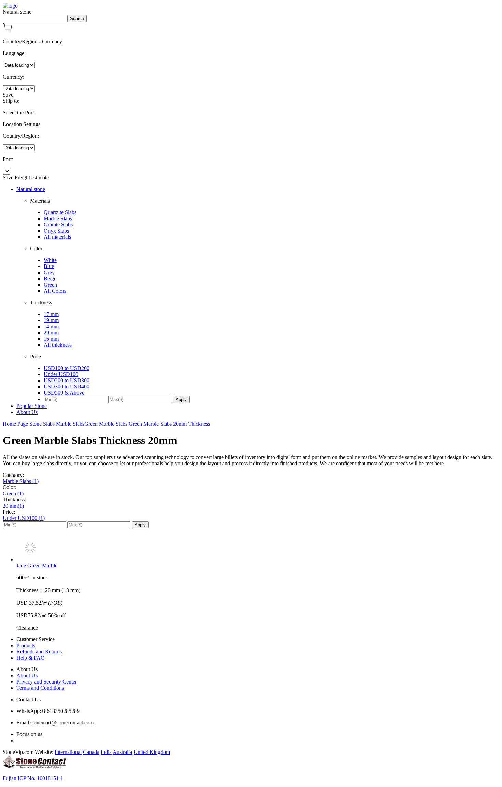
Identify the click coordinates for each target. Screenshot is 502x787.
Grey (49, 272)
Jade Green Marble (36, 565)
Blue (49, 266)
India (106, 752)
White (50, 260)
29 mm (51, 332)
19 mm (51, 320)
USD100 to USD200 (66, 368)
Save (8, 95)
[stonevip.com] (10, 6)
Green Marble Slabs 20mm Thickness (169, 424)
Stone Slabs (42, 424)
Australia (122, 752)
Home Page (16, 424)
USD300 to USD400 (66, 386)
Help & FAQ (30, 658)
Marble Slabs (58, 218)
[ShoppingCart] (7, 30)
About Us (27, 412)
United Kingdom (152, 752)
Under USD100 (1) (24, 518)
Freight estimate (32, 177)
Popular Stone (31, 406)
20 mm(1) (13, 506)
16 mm (51, 339)
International (68, 752)
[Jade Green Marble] (257, 548)
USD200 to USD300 (66, 380)
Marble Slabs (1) (21, 481)
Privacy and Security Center (46, 682)
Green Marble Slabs (106, 424)
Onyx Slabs (56, 231)
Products (25, 645)
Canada (91, 752)
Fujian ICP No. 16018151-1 (33, 778)
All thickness (58, 345)
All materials (57, 237)
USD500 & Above (64, 393)
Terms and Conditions (40, 688)
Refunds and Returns (39, 651)
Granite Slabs (58, 224)
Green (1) (13, 493)
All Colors (55, 291)
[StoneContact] (34, 767)
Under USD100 (61, 374)
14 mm (51, 326)
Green (50, 285)
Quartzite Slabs (60, 212)
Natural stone (30, 189)
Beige (50, 278)
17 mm (51, 314)
